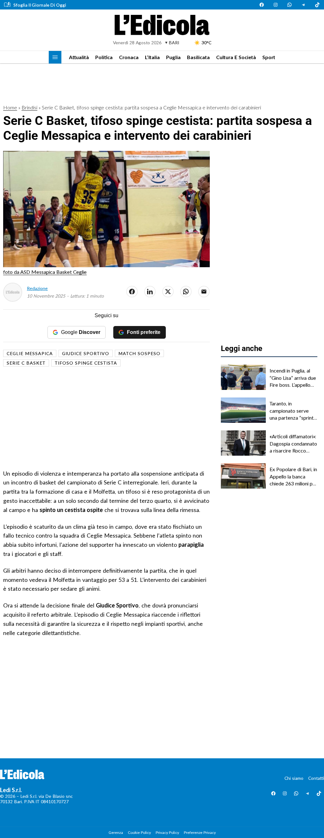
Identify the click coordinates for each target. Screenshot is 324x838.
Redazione (37, 288)
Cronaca (129, 57)
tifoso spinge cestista (86, 363)
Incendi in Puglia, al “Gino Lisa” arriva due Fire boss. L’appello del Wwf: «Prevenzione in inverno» (293, 377)
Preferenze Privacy (200, 832)
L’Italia (152, 57)
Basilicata (198, 57)
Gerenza (116, 832)
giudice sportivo (85, 353)
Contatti (316, 778)
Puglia (173, 57)
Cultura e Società (236, 57)
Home (10, 107)
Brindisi (29, 107)
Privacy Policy (167, 832)
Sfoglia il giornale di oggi (39, 5)
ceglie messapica (30, 353)
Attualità (79, 57)
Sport (268, 57)
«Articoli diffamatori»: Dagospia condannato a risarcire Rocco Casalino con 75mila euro (293, 443)
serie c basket (26, 363)
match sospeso (139, 353)
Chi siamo (293, 778)
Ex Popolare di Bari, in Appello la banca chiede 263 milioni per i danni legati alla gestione (293, 476)
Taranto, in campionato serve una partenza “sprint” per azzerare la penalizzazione (292, 410)
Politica (104, 57)
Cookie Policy (139, 832)
